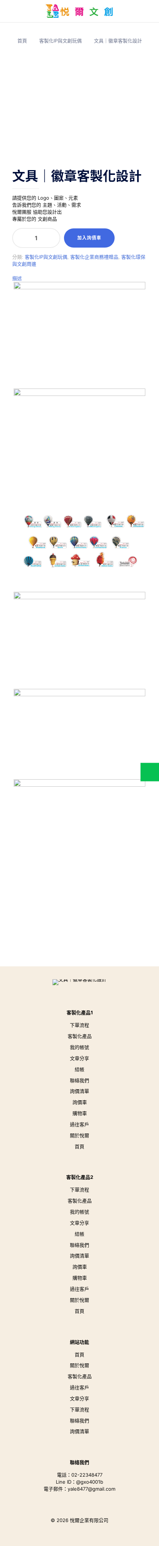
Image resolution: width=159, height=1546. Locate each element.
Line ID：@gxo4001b (79, 1482)
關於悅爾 (79, 1135)
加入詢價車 (89, 238)
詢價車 (79, 1102)
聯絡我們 (79, 1080)
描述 (17, 278)
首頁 (22, 41)
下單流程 (79, 1025)
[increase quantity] (51, 238)
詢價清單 (79, 1091)
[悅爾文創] (79, 11)
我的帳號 (79, 1047)
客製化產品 (80, 1036)
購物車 (79, 1113)
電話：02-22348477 (79, 1475)
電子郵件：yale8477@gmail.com (79, 1489)
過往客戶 (79, 1124)
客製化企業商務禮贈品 (94, 257)
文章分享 (79, 1058)
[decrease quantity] (20, 238)
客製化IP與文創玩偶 (60, 41)
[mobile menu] (10, 11)
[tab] (79, 278)
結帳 (79, 1069)
